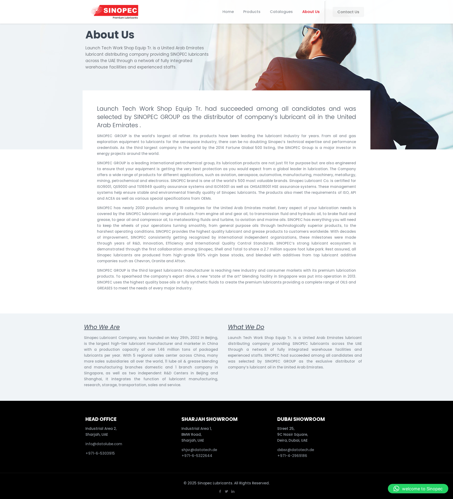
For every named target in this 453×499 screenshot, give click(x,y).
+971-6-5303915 (100, 453)
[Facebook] (220, 491)
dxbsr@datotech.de (296, 449)
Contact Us (348, 12)
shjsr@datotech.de (199, 449)
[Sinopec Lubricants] (114, 12)
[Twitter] (226, 491)
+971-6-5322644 (196, 455)
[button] (418, 488)
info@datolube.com (103, 443)
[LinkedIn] (232, 491)
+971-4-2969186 (292, 455)
